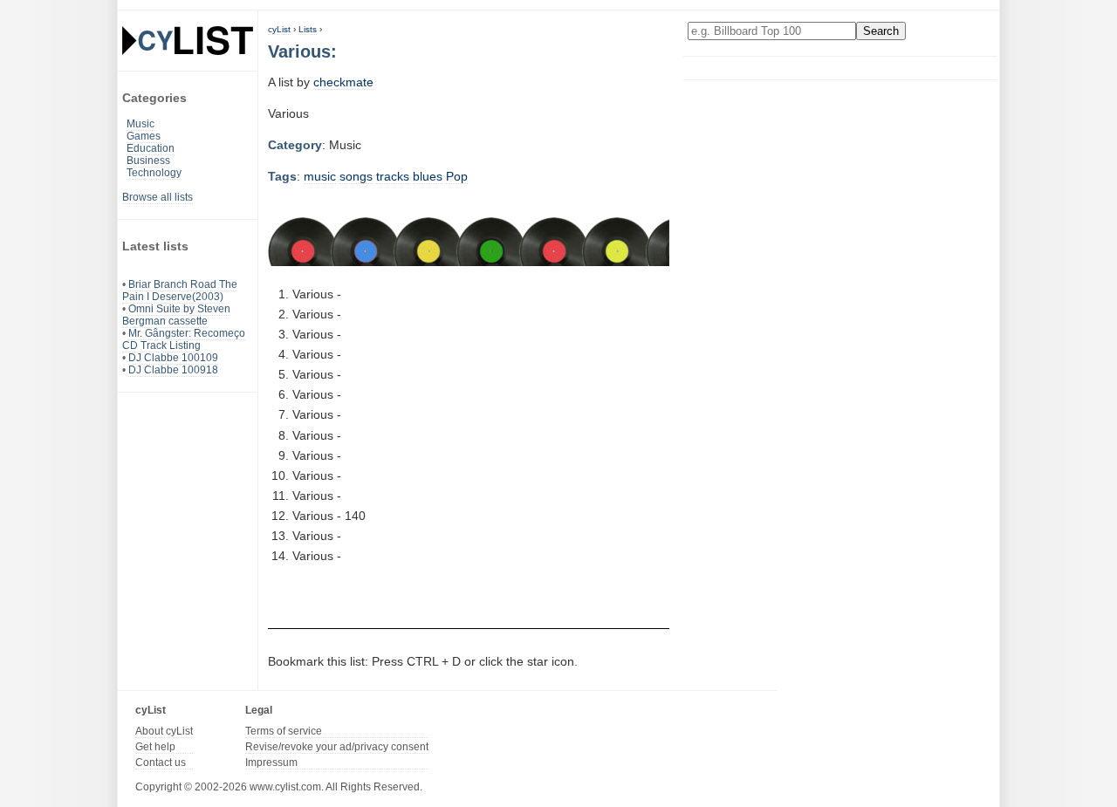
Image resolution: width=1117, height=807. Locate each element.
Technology (154, 173)
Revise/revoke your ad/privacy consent (336, 747)
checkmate (343, 82)
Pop (457, 176)
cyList (279, 29)
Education (151, 148)
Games (144, 136)
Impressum (271, 762)
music (320, 176)
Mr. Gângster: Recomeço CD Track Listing (183, 339)
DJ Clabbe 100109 (173, 358)
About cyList (164, 731)
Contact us (160, 762)
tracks (392, 176)
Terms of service (283, 731)
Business (148, 160)
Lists (307, 29)
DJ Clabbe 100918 (173, 370)
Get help (155, 747)
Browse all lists (157, 197)
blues (427, 176)
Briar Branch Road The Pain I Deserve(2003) (179, 290)
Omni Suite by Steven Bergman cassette (176, 315)
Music (140, 124)
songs (356, 176)
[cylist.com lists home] (187, 40)
